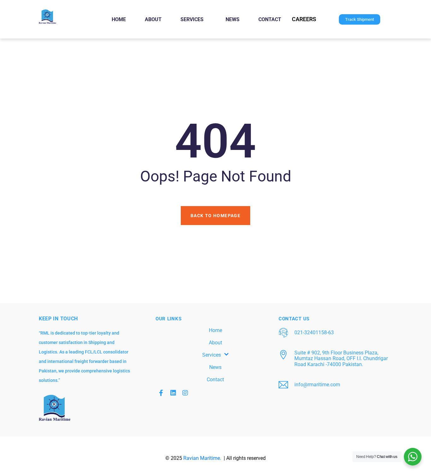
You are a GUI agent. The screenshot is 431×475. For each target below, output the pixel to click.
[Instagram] (185, 393)
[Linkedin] (173, 393)
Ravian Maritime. (202, 458)
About (153, 19)
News (232, 19)
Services (192, 19)
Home (119, 19)
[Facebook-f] (161, 393)
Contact (269, 19)
